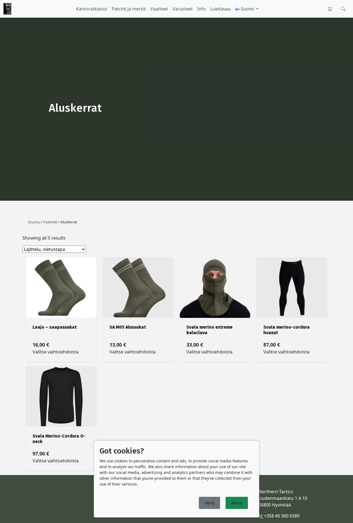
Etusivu (34, 221)
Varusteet (182, 9)
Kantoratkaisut (91, 9)
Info (201, 9)
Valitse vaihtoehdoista (56, 352)
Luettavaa (220, 9)
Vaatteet (159, 9)
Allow (236, 503)
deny (209, 503)
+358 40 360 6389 (281, 516)
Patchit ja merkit (129, 9)
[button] (247, 8)
